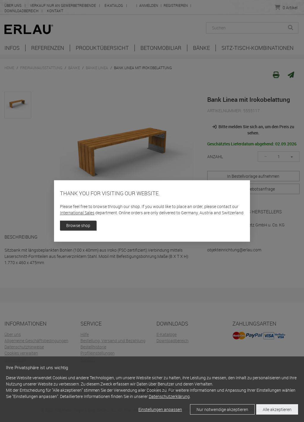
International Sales (77, 213)
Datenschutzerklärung (169, 396)
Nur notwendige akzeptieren (222, 409)
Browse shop (78, 226)
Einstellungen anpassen (160, 409)
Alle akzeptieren (277, 409)
